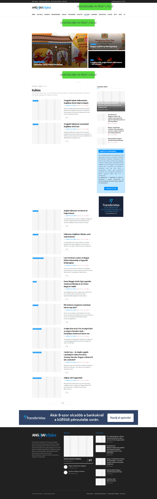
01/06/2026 (50, 67)
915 (88, 289)
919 (116, 142)
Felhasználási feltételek (56, 1)
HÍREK (33, 14)
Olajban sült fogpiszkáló (73, 378)
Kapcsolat (64, 1)
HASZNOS (47, 14)
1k (88, 105)
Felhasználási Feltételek (113, 493)
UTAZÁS (110, 14)
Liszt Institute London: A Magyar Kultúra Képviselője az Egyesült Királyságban (76, 260)
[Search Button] (124, 14)
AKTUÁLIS (40, 14)
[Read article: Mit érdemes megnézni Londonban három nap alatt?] (46, 314)
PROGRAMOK (71, 14)
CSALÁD (64, 14)
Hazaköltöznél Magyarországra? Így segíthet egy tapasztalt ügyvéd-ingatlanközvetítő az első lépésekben (116, 118)
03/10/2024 (80, 265)
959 (99, 49)
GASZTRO (80, 14)
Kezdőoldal (34, 86)
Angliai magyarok (39, 62)
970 (88, 129)
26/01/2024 (80, 380)
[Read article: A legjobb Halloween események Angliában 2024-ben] (46, 133)
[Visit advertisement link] (95, 6)
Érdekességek (37, 328)
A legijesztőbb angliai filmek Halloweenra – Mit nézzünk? (106, 63)
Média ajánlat (35, 1)
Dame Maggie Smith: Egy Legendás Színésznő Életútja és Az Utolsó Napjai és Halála (77, 284)
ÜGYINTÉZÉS (102, 14)
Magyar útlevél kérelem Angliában (77, 466)
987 (88, 380)
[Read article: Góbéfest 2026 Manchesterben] (100, 481)
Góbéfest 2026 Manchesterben (48, 64)
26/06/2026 (101, 109)
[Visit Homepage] (41, 7)
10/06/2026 (111, 142)
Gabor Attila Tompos (41, 67)
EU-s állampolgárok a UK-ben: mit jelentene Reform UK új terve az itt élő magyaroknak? (109, 105)
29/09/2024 (80, 289)
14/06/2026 (111, 134)
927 (116, 134)
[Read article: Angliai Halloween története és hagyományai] (46, 220)
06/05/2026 (93, 49)
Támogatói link (111, 188)
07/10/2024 (93, 67)
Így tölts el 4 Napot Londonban (77, 471)
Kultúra (45, 86)
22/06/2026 (111, 123)
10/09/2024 (80, 336)
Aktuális (93, 44)
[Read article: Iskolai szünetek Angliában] (78, 446)
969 (88, 362)
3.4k (89, 336)
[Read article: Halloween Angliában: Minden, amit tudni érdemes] (46, 243)
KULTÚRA (87, 14)
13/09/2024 (80, 310)
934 (88, 265)
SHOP (120, 14)
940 (56, 67)
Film (92, 60)
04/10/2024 (80, 105)
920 (99, 67)
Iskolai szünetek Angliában (72, 459)
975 (116, 123)
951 (88, 215)
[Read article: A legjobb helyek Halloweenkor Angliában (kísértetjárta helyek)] (46, 109)
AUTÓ (115, 14)
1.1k (89, 239)
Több (67, 117)
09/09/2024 (80, 362)
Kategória (40, 86)
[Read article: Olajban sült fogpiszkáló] (46, 387)
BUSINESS (94, 14)
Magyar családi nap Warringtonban (103, 47)
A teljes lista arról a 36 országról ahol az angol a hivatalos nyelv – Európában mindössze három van (78, 331)
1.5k (89, 310)
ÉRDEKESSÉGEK (56, 14)
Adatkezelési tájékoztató (44, 1)
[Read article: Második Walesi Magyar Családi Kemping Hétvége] (102, 141)
